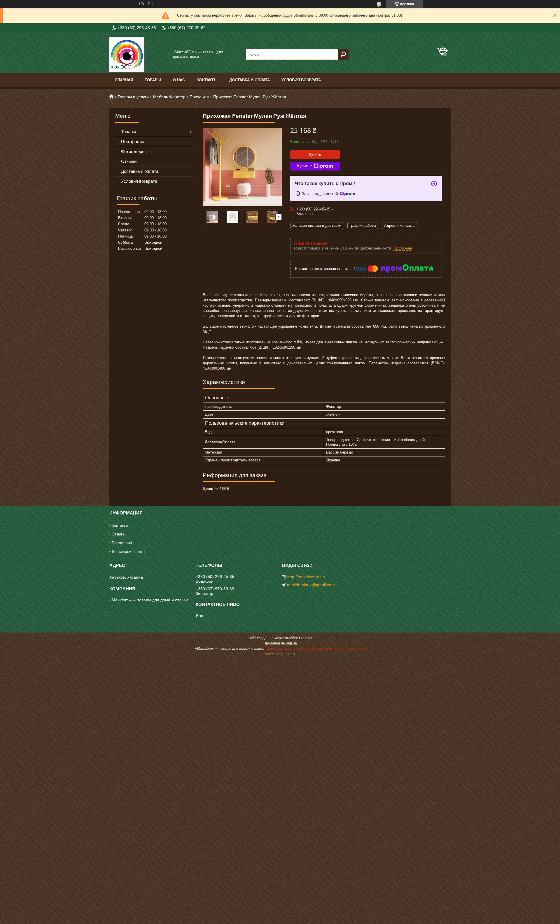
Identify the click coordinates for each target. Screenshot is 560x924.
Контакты (207, 80)
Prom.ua (305, 638)
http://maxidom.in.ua (306, 577)
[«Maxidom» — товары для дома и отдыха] (138, 54)
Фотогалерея (134, 151)
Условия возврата (301, 80)
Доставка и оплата (249, 80)
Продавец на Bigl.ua (280, 643)
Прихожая (199, 96)
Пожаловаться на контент (287, 649)
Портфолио (132, 141)
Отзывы (129, 161)
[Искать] (343, 54)
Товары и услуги (133, 96)
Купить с (305, 166)
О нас (179, 80)
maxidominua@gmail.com (311, 584)
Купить (315, 154)
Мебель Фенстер (169, 96)
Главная (124, 80)
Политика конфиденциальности (338, 649)
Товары (153, 80)
